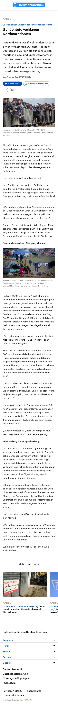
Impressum (9, 682)
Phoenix (31, 690)
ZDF (22, 690)
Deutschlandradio (13, 669)
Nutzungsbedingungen (16, 678)
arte (39, 690)
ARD (16, 690)
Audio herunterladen (38, 83)
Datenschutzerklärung (15, 673)
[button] (4, 5)
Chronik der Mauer (13, 695)
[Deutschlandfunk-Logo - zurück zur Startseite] (29, 5)
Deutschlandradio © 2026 (17, 699)
